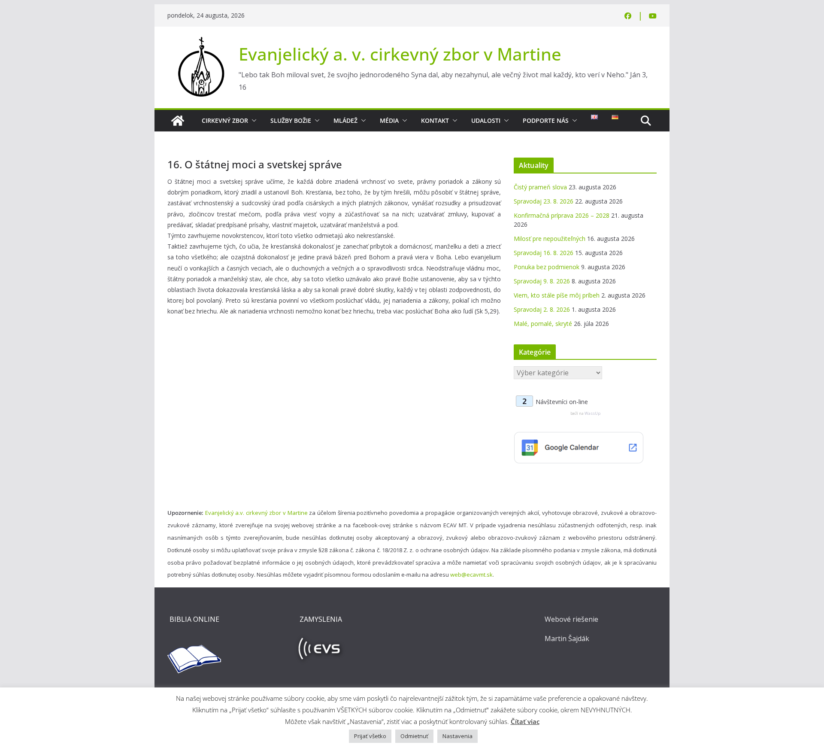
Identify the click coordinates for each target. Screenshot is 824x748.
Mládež (345, 120)
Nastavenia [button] (457, 736)
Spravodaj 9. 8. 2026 (542, 281)
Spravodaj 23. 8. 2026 (543, 201)
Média (389, 120)
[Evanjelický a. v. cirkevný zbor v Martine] (178, 121)
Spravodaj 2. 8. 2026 (542, 309)
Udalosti (485, 120)
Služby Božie (290, 120)
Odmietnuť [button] (414, 736)
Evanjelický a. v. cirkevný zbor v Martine (400, 54)
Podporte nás (546, 120)
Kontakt (435, 120)
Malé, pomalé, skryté (543, 323)
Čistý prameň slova (540, 187)
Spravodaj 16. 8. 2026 (543, 253)
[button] (252, 121)
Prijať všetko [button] (370, 736)
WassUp (592, 413)
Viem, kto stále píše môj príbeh (557, 295)
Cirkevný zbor (225, 120)
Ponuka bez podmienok (546, 267)
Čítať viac (525, 721)
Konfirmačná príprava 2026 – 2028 (561, 215)
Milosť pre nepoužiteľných (549, 238)
